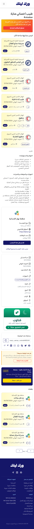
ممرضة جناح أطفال (16, 43)
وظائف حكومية (28, 488)
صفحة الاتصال (29, 503)
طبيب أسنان (19, 81)
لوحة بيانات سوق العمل (26, 500)
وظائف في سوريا (28, 485)
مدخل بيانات (19, 398)
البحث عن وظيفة (28, 483)
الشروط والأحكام (28, 511)
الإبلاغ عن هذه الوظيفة (22, 360)
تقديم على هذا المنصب (17, 243)
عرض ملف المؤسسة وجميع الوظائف (17, 249)
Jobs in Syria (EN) (11, 503)
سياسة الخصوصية (28, 514)
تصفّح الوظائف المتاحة (17, 28)
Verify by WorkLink (11, 498)
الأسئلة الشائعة (28, 508)
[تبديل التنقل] (3, 4)
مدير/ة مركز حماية (17, 435)
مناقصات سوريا (11, 485)
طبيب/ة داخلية (18, 99)
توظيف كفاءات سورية (10, 488)
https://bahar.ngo (25, 232)
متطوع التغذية (18, 136)
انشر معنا (13, 483)
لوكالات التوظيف (11, 491)
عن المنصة (30, 506)
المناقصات (30, 491)
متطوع (21, 118)
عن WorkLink (29, 498)
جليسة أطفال (18, 416)
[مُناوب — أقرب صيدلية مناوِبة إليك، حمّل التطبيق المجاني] (17, 319)
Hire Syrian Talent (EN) (9, 500)
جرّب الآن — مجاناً (17, 380)
